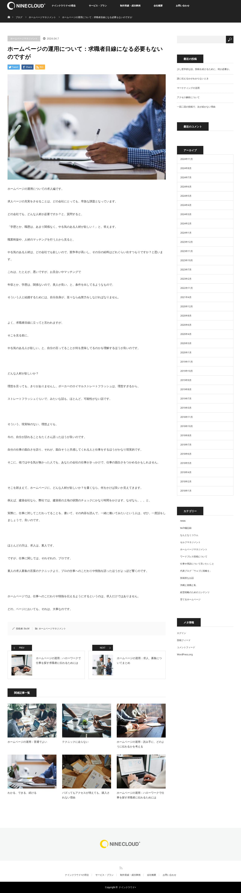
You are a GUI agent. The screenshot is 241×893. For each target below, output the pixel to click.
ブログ (19, 17)
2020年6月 (185, 324)
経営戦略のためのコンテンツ (195, 592)
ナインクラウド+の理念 (64, 5)
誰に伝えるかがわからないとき (193, 78)
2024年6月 (185, 186)
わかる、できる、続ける (22, 792)
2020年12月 (186, 306)
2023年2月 (185, 278)
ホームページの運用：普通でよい (27, 742)
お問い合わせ (182, 5)
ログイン (181, 633)
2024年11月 (186, 159)
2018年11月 (186, 417)
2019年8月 (185, 389)
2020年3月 (185, 343)
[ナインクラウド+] (120, 848)
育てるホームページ (190, 599)
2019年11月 (186, 361)
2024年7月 (185, 177)
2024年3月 (185, 214)
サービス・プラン (98, 5)
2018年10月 (186, 426)
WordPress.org (185, 654)
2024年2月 (185, 223)
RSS (120, 867)
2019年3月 (185, 407)
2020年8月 (185, 315)
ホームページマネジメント (23, 38)
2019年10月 (186, 371)
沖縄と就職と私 (188, 585)
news (183, 520)
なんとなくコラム (189, 535)
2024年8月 (185, 168)
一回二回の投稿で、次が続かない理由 (196, 106)
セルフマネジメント (190, 542)
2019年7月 (185, 398)
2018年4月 (185, 472)
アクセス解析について (188, 97)
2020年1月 (185, 352)
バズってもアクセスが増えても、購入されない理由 (86, 795)
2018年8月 (185, 435)
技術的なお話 (187, 578)
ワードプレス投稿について (193, 556)
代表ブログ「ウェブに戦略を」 (196, 570)
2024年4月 (185, 205)
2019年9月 (185, 380)
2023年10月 (186, 260)
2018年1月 (185, 490)
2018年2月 (185, 481)
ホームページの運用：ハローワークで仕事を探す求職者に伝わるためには (140, 795)
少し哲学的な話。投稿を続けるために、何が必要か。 (204, 69)
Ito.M (26, 628)
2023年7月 (185, 269)
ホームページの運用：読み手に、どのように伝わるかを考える (140, 744)
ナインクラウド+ (127, 887)
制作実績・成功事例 (130, 5)
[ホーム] (9, 12)
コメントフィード (186, 647)
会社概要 (158, 5)
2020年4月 (185, 334)
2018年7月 (185, 444)
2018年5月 (185, 463)
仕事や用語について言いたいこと (197, 563)
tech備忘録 (185, 528)
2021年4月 (185, 297)
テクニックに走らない (75, 742)
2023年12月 (186, 242)
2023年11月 (186, 251)
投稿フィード (184, 640)
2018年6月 (185, 453)
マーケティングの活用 (188, 88)
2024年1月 (185, 232)
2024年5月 (185, 195)
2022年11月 (186, 288)
